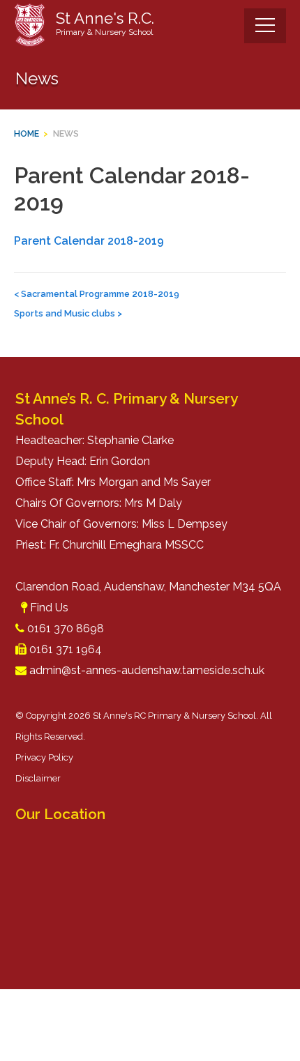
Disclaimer (38, 778)
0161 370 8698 (65, 628)
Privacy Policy (44, 757)
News (66, 133)
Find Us (49, 607)
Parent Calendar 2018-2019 (89, 240)
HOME (26, 133)
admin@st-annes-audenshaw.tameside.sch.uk (146, 670)
